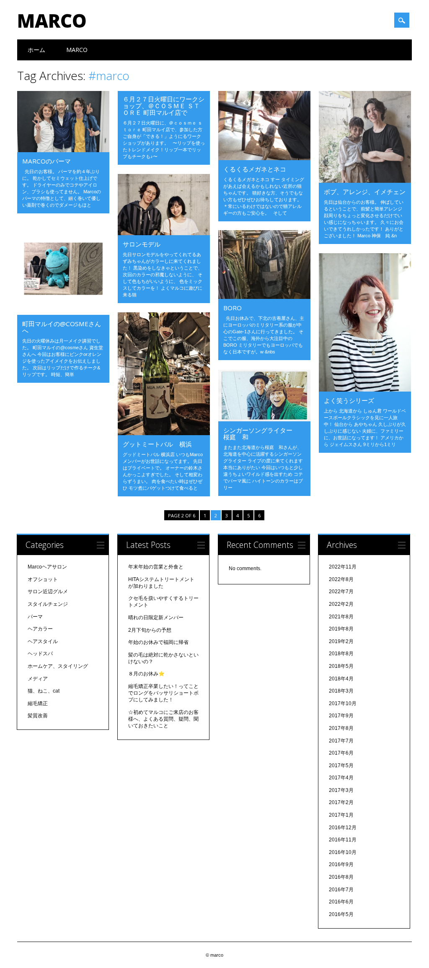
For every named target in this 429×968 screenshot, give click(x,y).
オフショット (43, 579)
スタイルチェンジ (48, 604)
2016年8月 (341, 877)
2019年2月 (341, 641)
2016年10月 (343, 852)
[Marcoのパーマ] (63, 150)
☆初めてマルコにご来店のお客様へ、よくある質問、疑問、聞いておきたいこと (163, 719)
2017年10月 (343, 703)
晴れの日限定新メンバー (155, 617)
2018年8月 (341, 654)
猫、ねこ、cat (43, 691)
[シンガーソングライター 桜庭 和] (264, 419)
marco (52, 20)
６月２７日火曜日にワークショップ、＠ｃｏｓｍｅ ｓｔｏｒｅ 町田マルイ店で (163, 106)
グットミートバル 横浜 (157, 444)
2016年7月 (341, 890)
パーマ (35, 617)
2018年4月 (341, 679)
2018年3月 (341, 691)
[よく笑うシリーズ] (365, 389)
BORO (232, 308)
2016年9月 (341, 864)
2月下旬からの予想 (149, 630)
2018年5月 (341, 666)
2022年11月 (343, 567)
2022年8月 (341, 579)
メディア (38, 679)
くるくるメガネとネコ (254, 169)
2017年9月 (341, 716)
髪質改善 (38, 716)
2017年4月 (341, 778)
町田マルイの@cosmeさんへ (61, 327)
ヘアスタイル (43, 641)
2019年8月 (341, 629)
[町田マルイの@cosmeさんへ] (63, 312)
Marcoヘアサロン (47, 567)
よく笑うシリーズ (349, 400)
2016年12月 (343, 827)
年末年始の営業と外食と (155, 567)
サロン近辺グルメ (48, 591)
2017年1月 (341, 815)
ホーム (36, 50)
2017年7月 (341, 741)
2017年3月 (341, 790)
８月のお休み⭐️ (146, 674)
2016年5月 (341, 914)
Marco (77, 50)
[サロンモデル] (164, 233)
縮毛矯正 (38, 703)
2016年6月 (341, 902)
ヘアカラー (40, 629)
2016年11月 (343, 840)
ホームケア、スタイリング (58, 666)
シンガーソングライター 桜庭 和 (264, 433)
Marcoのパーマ (46, 161)
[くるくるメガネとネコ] (264, 158)
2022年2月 (341, 604)
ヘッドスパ (40, 654)
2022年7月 (341, 591)
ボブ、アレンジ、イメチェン (365, 191)
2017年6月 (341, 753)
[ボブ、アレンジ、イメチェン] (365, 180)
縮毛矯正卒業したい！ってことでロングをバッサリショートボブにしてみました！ (163, 693)
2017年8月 (341, 728)
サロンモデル (141, 244)
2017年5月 (341, 765)
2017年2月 (341, 802)
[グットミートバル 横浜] (164, 433)
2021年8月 (341, 617)
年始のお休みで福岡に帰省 (158, 642)
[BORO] (264, 296)
